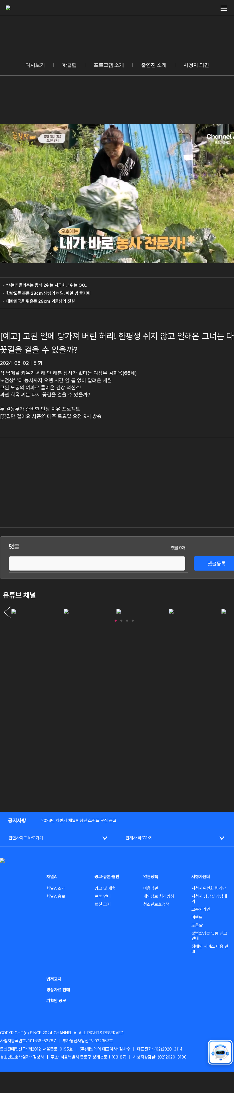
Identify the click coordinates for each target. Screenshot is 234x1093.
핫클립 (69, 65)
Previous (7, 612)
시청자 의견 (196, 65)
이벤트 (197, 917)
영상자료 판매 (58, 989)
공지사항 (17, 820)
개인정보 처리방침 (158, 896)
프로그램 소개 (109, 65)
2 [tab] (121, 619)
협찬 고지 (103, 904)
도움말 (197, 925)
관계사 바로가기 (139, 837)
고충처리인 (200, 909)
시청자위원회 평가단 (208, 888)
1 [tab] (115, 619)
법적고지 (54, 979)
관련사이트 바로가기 (26, 837)
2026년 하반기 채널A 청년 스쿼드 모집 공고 (78, 820)
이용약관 (150, 888)
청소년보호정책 (156, 904)
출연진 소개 (153, 65)
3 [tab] (127, 619)
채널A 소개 (56, 888)
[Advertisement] (198, 481)
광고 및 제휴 (105, 888)
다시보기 (35, 65)
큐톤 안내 (103, 896)
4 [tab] (133, 619)
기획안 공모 (56, 1000)
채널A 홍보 (56, 896)
